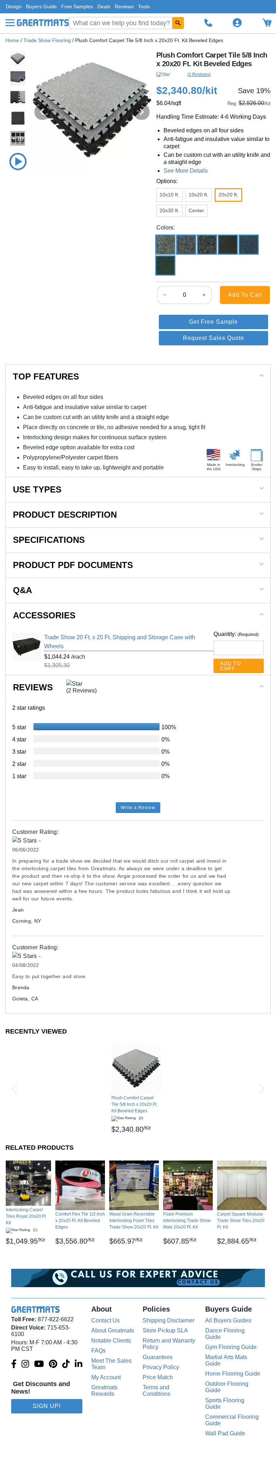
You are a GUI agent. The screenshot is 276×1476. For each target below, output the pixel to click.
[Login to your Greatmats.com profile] (237, 22)
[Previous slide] (42, 112)
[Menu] (10, 22)
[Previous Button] (14, 1089)
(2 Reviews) (199, 74)
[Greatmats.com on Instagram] (25, 1364)
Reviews (124, 6)
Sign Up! (47, 1406)
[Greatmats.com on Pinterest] (53, 1364)
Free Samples (77, 6)
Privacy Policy (161, 1367)
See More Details (186, 171)
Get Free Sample (213, 322)
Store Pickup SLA (165, 1330)
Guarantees (157, 1357)
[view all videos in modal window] (18, 161)
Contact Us (105, 1320)
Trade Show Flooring (47, 40)
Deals (103, 6)
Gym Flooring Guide (231, 1347)
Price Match (158, 1377)
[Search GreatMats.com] (178, 23)
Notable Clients (111, 1341)
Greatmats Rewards (104, 1390)
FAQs (98, 1351)
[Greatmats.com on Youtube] (39, 1364)
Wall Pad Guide (225, 1433)
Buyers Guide (41, 6)
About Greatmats (112, 1330)
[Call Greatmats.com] (208, 22)
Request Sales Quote (213, 338)
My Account (106, 1377)
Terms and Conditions (156, 1390)
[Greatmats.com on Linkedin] (78, 1364)
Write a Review (138, 807)
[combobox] (126, 23)
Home (12, 40)
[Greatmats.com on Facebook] (14, 1364)
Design (14, 6)
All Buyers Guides (228, 1320)
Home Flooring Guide (232, 1374)
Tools (144, 6)
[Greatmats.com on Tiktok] (66, 1364)
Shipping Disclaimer (168, 1320)
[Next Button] (261, 1089)
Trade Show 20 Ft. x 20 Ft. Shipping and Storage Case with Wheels (119, 641)
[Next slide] (142, 112)
